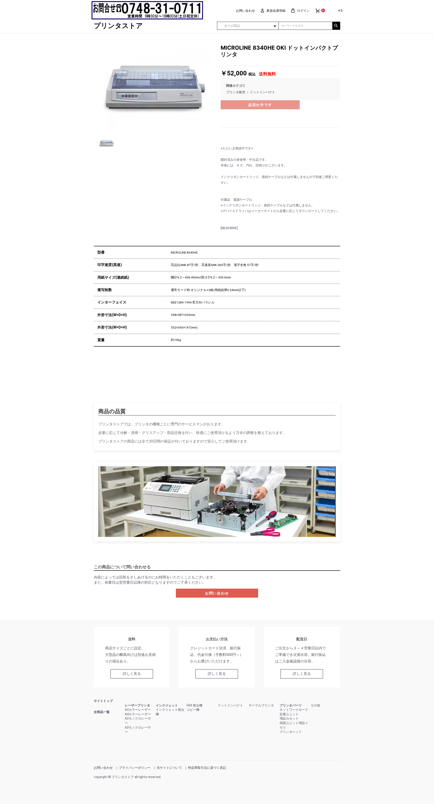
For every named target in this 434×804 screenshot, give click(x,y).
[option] (155, 87)
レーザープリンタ (137, 705)
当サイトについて (169, 767)
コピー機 (193, 709)
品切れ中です (260, 105)
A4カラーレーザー (138, 714)
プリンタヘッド (291, 732)
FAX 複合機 (194, 705)
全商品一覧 (102, 712)
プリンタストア (118, 25)
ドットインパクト (262, 92)
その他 (315, 705)
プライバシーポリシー (135, 767)
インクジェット (167, 705)
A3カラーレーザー (138, 709)
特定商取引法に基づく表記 (207, 767)
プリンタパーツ (291, 705)
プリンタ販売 (235, 92)
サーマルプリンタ (261, 705)
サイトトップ (103, 701)
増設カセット (289, 718)
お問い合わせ (217, 593)
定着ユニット (289, 714)
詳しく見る (132, 673)
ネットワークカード (294, 709)
